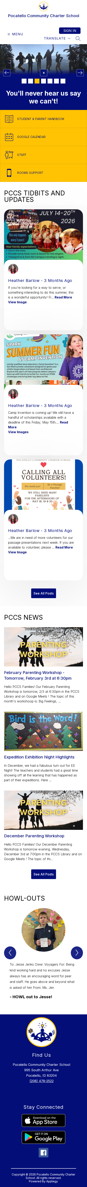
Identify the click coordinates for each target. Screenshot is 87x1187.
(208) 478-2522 (42, 1081)
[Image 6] (56, 81)
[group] (43, 954)
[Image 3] (37, 81)
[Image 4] (43, 81)
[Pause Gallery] (43, 72)
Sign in (69, 31)
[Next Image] (80, 72)
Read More (63, 297)
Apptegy (52, 1181)
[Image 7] (62, 81)
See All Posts (44, 593)
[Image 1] (24, 81)
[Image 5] (50, 81)
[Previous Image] (6, 72)
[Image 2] (30, 81)
